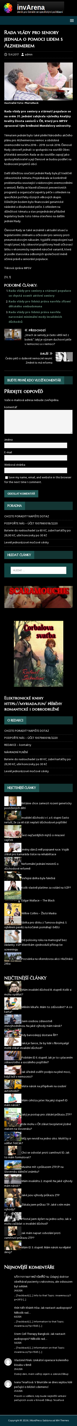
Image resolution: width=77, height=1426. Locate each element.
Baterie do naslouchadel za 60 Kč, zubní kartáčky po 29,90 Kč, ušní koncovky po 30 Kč (37, 533)
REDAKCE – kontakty (17, 745)
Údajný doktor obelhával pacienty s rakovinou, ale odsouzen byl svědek (43, 1281)
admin (29, 54)
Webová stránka (14, 464)
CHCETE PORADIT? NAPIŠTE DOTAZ (26, 516)
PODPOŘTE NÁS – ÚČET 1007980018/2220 (31, 523)
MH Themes (62, 1421)
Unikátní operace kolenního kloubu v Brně (41, 1363)
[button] (71, 20)
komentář (10, 407)
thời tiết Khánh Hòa (26, 1308)
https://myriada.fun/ (25, 703)
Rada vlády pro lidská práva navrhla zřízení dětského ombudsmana (40, 304)
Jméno (8, 439)
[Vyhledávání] (38, 570)
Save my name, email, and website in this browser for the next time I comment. (37, 480)
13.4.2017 (13, 54)
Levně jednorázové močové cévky (26, 542)
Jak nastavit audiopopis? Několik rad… (43, 1310)
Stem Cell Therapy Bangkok (31, 1334)
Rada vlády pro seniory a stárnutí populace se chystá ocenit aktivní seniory (40, 293)
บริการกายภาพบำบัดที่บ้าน (31, 1276)
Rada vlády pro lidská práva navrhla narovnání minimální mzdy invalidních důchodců (35, 317)
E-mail (8, 452)
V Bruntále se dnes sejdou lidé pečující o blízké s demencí (43, 1385)
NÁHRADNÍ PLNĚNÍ (16, 752)
